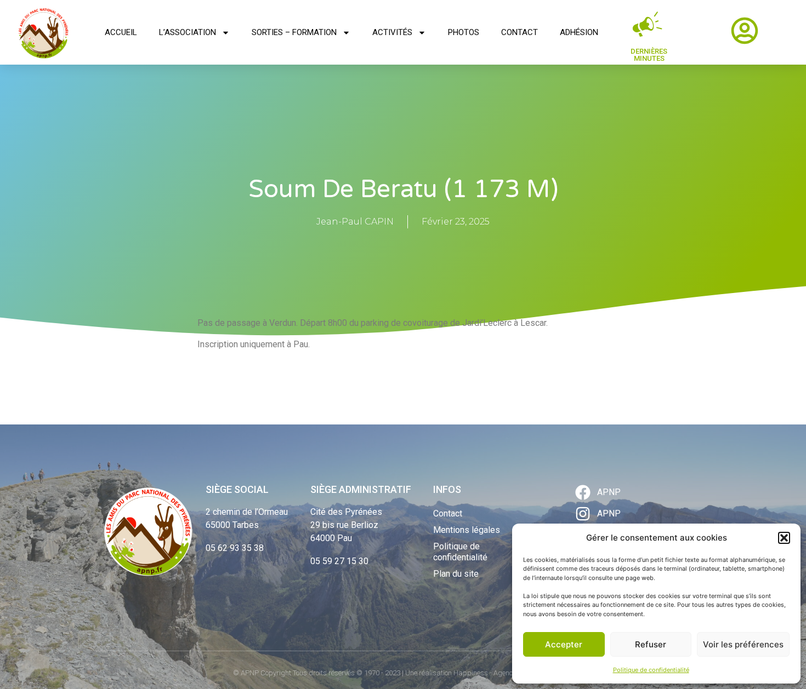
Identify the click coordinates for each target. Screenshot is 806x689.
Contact (519, 32)
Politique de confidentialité (651, 670)
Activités (392, 32)
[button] (784, 537)
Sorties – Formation (294, 32)
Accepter (563, 644)
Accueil (121, 32)
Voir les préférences (743, 644)
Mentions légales (466, 530)
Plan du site (456, 574)
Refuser (650, 644)
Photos (463, 32)
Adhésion (579, 32)
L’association (187, 32)
